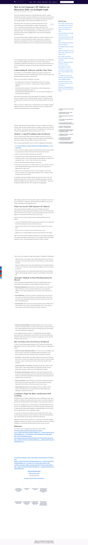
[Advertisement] (34, 52)
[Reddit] (1, 276)
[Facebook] (1, 267)
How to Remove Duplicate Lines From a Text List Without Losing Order (65, 71)
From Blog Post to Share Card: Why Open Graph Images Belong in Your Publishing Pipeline (65, 77)
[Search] (72, 2)
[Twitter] (1, 269)
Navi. (52, 24)
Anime (34, 2)
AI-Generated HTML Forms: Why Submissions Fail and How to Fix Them (65, 39)
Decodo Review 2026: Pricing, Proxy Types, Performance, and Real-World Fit (65, 83)
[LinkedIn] (1, 274)
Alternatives (45, 2)
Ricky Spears (24, 11)
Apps (30, 2)
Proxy (50, 2)
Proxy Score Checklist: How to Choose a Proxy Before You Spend (65, 29)
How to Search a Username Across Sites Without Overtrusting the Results (66, 58)
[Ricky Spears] (18, 2)
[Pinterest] (1, 271)
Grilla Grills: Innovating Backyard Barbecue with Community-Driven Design (65, 89)
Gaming (39, 2)
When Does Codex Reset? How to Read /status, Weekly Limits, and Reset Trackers (66, 52)
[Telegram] (1, 278)
